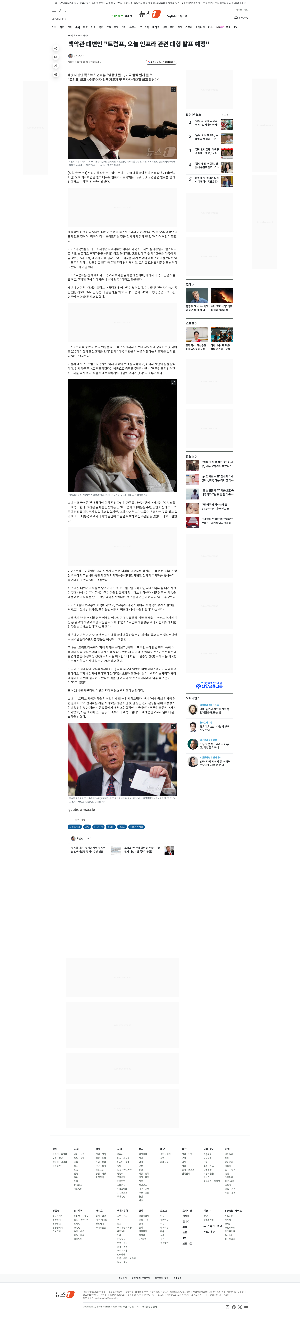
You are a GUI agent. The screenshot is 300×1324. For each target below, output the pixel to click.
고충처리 (177, 1278)
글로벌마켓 (208, 1219)
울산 (141, 1196)
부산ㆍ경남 (144, 1192)
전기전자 (229, 1162)
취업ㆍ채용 (230, 1192)
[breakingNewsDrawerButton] (59, 10)
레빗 (87, 826)
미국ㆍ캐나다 (123, 1158)
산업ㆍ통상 (101, 1162)
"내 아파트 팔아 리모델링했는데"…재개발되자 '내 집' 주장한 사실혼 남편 (217, 523)
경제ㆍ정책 (101, 1154)
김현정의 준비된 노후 (209, 705)
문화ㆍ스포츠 (188, 1169)
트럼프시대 (74, 826)
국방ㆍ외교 (165, 1154)
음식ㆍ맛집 (122, 1262)
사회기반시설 (136, 826)
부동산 (56, 1210)
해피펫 (128, 16)
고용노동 (100, 1169)
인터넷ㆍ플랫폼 (81, 1216)
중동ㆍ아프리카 (124, 1169)
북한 (184, 1149)
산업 (227, 1149)
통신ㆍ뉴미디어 (81, 1219)
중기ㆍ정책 (230, 1169)
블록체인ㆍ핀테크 (211, 1181)
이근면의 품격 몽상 (208, 740)
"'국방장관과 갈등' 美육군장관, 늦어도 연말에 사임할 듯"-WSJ (62, 3)
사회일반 (78, 1189)
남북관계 (186, 1173)
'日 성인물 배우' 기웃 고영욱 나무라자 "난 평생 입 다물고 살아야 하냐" (218, 495)
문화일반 (121, 1231)
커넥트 (239, 9)
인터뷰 (142, 1235)
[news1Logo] (65, 1294)
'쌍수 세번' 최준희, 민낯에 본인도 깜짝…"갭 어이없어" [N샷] (207, 167)
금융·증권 (208, 1149)
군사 (184, 1158)
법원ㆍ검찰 (79, 1158)
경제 (98, 1149)
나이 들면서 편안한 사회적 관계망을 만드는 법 (214, 710)
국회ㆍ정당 (57, 1158)
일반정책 (56, 1219)
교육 (76, 1162)
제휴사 (206, 1210)
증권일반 (207, 1169)
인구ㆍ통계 (101, 1166)
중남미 (120, 1173)
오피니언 (191, 698)
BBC (205, 1216)
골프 (162, 1239)
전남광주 (143, 1185)
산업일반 (229, 1154)
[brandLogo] (150, 13)
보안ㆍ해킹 (79, 1231)
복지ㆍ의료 (101, 1216)
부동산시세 (57, 1227)
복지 (76, 1166)
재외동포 (164, 1162)
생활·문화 (122, 1210)
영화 (141, 1223)
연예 (189, 284)
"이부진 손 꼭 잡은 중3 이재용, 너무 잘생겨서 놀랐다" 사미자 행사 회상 (217, 466)
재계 (227, 1158)
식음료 (228, 1185)
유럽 (119, 1166)
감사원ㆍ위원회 (59, 1162)
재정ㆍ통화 (101, 1158)
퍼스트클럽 (230, 1239)
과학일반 (78, 1239)
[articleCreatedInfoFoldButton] (100, 62)
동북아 (120, 1154)
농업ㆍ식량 (101, 1173)
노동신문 (182, 16)
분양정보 (56, 1223)
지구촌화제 (122, 1192)
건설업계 (56, 1231)
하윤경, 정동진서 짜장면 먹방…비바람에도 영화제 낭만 (123, 3)
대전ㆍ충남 (144, 1177)
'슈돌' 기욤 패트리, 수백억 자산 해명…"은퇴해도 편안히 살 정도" (207, 139)
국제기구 (121, 1185)
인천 (141, 1166)
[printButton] (56, 74)
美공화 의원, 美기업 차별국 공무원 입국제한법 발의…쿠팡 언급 (88, 849)
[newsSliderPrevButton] (222, 115)
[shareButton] (56, 48)
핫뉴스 (190, 456)
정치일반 (56, 1166)
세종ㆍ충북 (144, 1173)
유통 (227, 1173)
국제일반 (121, 1196)
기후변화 (121, 1181)
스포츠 (190, 323)
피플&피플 (122, 1189)
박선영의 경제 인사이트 (210, 757)
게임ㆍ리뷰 (79, 1235)
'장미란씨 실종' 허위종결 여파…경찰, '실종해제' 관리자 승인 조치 (207, 153)
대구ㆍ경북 (144, 1189)
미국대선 (98, 826)
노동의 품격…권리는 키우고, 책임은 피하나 (214, 745)
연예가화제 (144, 1216)
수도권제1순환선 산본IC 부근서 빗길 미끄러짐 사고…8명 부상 (184, 3)
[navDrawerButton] (54, 10)
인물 (76, 1181)
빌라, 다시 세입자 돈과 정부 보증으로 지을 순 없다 (215, 763)
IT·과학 (78, 1210)
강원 (141, 1169)
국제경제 (121, 1177)
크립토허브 (117, 16)
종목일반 (164, 1243)
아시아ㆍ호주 (123, 1162)
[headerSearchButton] (64, 10)
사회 (76, 1149)
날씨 (76, 1177)
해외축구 (164, 1227)
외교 (162, 1149)
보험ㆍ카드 (208, 1166)
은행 (205, 1162)
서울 (141, 1158)
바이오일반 (101, 1227)
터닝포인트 (230, 1231)
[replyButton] (56, 57)
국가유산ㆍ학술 (124, 1227)
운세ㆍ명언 (122, 1246)
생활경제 (229, 1177)
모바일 (77, 1223)
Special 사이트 (233, 1210)
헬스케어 (100, 1223)
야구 (162, 1216)
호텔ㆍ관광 (230, 1189)
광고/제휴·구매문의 (141, 1278)
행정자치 (143, 1154)
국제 (70, 35)
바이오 (99, 1210)
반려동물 (121, 1254)
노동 (76, 1169)
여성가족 (78, 1185)
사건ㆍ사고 (79, 1154)
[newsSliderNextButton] (230, 115)
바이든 (111, 826)
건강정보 (121, 1239)
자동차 (228, 1166)
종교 (119, 1223)
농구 (162, 1235)
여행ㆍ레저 (122, 1243)
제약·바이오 (101, 1219)
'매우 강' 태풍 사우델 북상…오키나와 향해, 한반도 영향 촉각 (206, 124)
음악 (141, 1227)
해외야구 (164, 1219)
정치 (54, 1149)
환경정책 (100, 1177)
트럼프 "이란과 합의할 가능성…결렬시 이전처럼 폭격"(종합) (142, 849)
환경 (76, 1173)
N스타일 (142, 1239)
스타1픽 (228, 1223)
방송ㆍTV (143, 1219)
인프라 (122, 826)
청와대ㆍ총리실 (59, 1154)
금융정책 (207, 1158)
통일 (162, 1158)
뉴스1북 (228, 1235)
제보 (246, 9)
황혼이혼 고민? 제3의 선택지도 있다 (215, 728)
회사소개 (123, 1278)
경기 (141, 1162)
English (171, 16)
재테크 (206, 1177)
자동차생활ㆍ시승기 (126, 1258)
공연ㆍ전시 (122, 1216)
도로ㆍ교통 (122, 1250)
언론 (119, 1235)
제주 (141, 1200)
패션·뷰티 (229, 1181)
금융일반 (207, 1154)
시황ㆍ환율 (208, 1173)
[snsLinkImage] (227, 1307)
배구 (162, 1231)
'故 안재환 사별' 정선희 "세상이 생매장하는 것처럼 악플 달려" (217, 480)
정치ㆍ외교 (187, 1154)
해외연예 (143, 1231)
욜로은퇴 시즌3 (207, 722)
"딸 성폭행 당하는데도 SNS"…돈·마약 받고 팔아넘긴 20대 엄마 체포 (217, 509)
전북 (141, 1181)
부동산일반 (57, 1216)
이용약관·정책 (161, 1278)
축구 (162, 1223)
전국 (141, 1149)
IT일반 (77, 1227)
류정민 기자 (79, 55)
